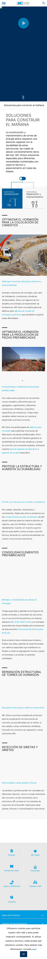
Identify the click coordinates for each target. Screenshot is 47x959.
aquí (34, 949)
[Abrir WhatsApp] (40, 952)
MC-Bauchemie (23, 3)
